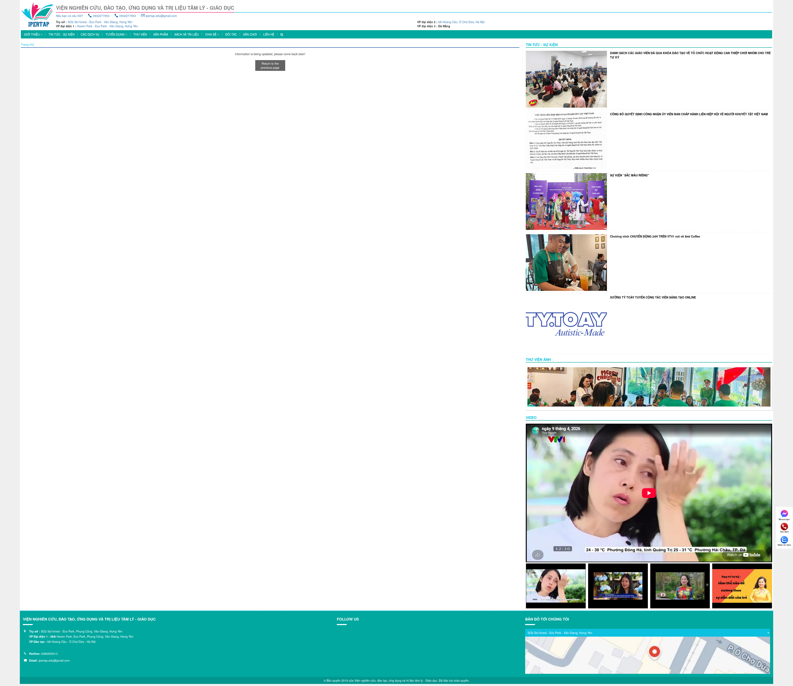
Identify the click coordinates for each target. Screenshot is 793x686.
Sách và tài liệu (186, 34)
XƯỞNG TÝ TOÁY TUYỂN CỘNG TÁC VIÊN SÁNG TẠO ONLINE (653, 297)
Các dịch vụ (90, 34)
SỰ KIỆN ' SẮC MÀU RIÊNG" (629, 175)
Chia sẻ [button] (211, 34)
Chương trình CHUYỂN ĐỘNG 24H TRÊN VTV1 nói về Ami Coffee (655, 236)
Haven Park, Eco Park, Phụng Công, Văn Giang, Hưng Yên (95, 636)
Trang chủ (27, 44)
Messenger (784, 519)
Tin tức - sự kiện (62, 34)
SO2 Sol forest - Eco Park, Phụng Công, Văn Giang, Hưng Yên (81, 631)
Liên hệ (268, 34)
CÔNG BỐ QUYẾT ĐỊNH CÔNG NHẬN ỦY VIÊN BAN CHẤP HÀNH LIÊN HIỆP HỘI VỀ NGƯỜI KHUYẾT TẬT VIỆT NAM (689, 114)
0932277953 (101, 16)
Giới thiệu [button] (32, 34)
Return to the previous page (270, 65)
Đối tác (231, 34)
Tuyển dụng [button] (115, 34)
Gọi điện (784, 531)
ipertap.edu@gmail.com (161, 16)
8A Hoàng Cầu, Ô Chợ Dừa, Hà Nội (461, 22)
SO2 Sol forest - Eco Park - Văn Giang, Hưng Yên (100, 22)
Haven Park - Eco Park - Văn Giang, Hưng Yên (107, 26)
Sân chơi (250, 34)
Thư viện (140, 34)
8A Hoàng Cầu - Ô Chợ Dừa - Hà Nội (71, 642)
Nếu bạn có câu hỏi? (69, 16)
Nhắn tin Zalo (784, 544)
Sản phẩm (160, 34)
